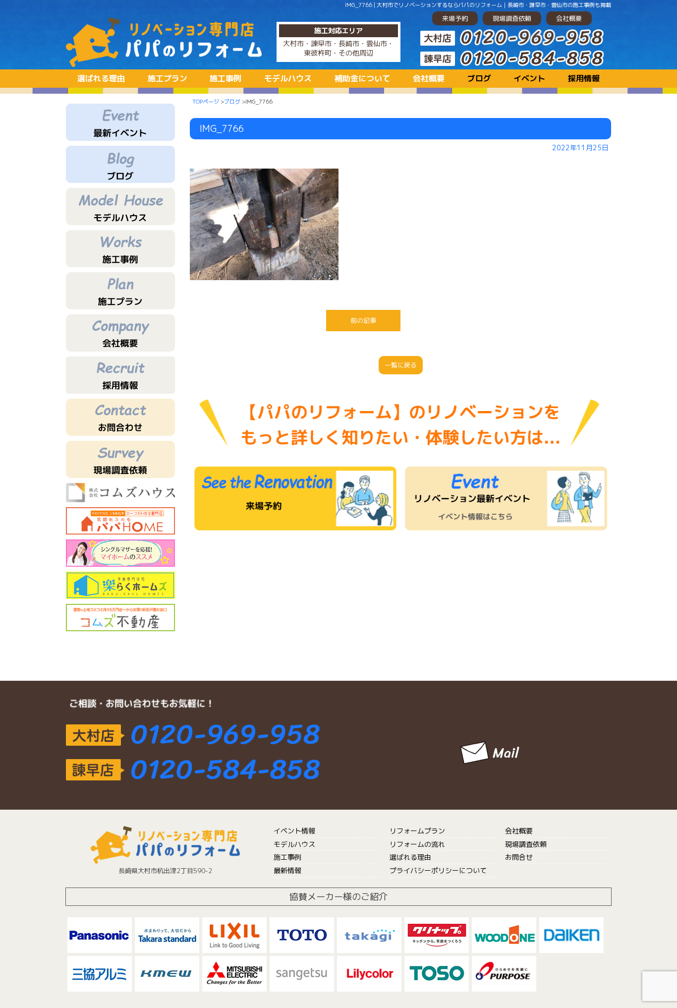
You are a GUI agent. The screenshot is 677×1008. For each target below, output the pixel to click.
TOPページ (205, 102)
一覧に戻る (401, 364)
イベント (529, 78)
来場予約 (455, 18)
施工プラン (167, 78)
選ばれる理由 (101, 78)
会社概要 (569, 18)
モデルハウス (288, 78)
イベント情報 (294, 830)
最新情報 (287, 870)
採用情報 (584, 78)
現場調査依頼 (512, 18)
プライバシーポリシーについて (438, 870)
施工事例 (225, 78)
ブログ (479, 78)
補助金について (362, 78)
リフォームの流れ (417, 844)
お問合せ (519, 857)
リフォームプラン (417, 830)
